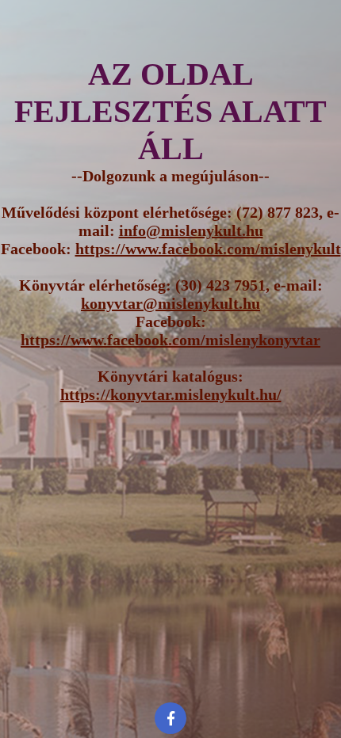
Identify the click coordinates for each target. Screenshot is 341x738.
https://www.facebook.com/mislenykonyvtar (170, 339)
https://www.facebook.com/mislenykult (208, 248)
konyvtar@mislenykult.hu (170, 303)
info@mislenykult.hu (191, 230)
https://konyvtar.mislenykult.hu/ (171, 394)
